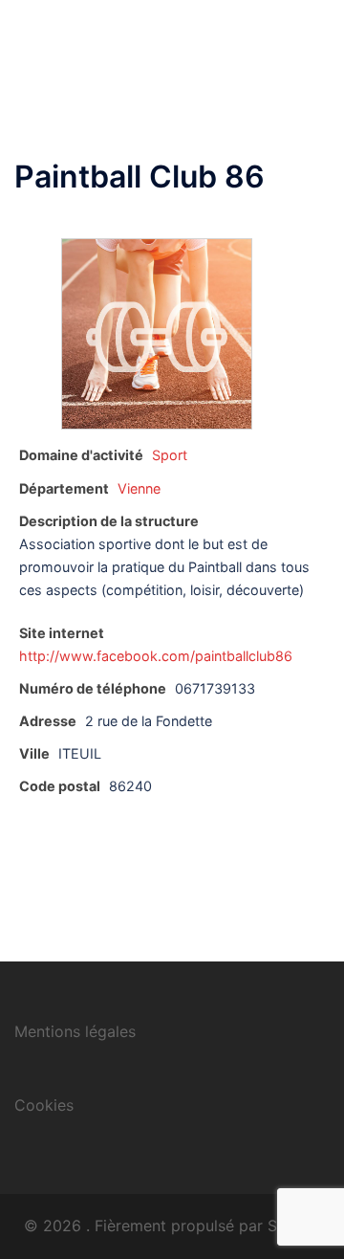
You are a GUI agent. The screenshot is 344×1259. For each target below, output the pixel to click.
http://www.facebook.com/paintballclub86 (155, 656)
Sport (169, 455)
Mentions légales (75, 1031)
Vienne (139, 488)
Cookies (44, 1105)
